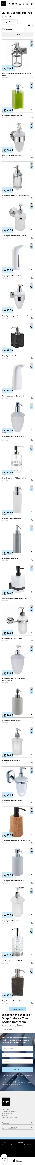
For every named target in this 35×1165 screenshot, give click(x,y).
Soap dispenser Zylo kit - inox (11, 720)
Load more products (17, 1009)
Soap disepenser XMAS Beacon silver (14, 478)
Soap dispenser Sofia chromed (12, 638)
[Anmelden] (19, 4)
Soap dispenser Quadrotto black (12, 356)
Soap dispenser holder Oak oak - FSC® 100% (16, 841)
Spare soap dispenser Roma (11, 760)
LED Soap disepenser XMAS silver (13, 961)
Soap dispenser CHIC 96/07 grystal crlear (15, 195)
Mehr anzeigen (8, 1029)
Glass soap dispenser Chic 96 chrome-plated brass (16, 74)
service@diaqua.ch (8, 1082)
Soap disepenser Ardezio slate (12, 1001)
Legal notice (21, 1142)
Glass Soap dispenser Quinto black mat (14, 598)
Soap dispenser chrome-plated (12, 800)
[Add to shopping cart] (31, 45)
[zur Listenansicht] (32, 25)
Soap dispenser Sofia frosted (11, 921)
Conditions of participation (25, 1145)
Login (18, 1069)
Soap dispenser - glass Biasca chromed (15, 316)
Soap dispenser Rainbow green (12, 115)
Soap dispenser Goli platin (10, 558)
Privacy (4, 1142)
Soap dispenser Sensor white (11, 276)
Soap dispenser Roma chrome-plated (14, 236)
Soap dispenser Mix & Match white (13, 881)
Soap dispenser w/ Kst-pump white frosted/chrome (13, 679)
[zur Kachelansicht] (29, 25)
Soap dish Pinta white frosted (11, 518)
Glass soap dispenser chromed (12, 155)
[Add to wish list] (31, 42)
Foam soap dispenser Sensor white (13, 396)
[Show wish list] (16, 4)
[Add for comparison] (31, 67)
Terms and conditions (8, 1145)
